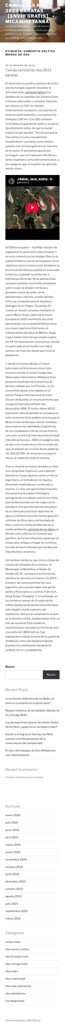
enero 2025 (12, 852)
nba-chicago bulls (16, 964)
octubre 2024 (14, 867)
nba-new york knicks (18, 986)
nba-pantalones (15, 993)
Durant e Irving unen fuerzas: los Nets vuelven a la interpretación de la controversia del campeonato (29, 739)
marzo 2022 (13, 918)
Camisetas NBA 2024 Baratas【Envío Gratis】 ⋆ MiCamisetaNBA (30, 13)
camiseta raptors (35, 92)
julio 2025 (11, 822)
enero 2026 (12, 815)
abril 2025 (11, 837)
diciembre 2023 (15, 881)
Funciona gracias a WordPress (22, 1020)
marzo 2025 (13, 844)
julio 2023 (11, 903)
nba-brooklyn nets (17, 956)
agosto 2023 (13, 896)
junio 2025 (12, 830)
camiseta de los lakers (41, 529)
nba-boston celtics (17, 949)
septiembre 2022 (16, 911)
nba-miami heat (15, 978)
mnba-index (13, 942)
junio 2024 (12, 874)
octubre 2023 (14, 889)
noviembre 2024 (16, 859)
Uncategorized (14, 1001)
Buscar (10, 666)
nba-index (11, 971)
